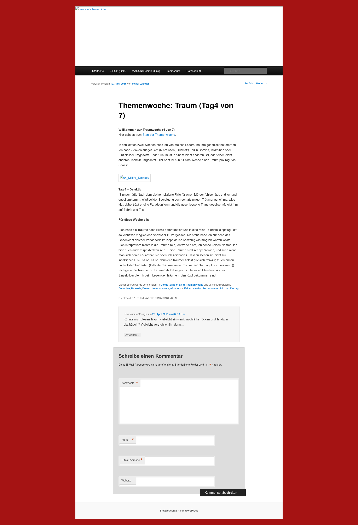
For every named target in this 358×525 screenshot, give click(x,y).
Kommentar (129, 383)
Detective (124, 288)
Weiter (261, 83)
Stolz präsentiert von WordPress (179, 510)
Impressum (173, 71)
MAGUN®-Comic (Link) (146, 71)
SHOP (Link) (118, 71)
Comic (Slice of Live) (173, 284)
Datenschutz (194, 71)
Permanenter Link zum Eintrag (220, 288)
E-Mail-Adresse (132, 460)
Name (127, 439)
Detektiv (136, 288)
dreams (156, 288)
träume (174, 288)
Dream (146, 288)
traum (165, 288)
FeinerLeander (140, 83)
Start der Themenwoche (159, 134)
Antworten (132, 334)
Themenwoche (194, 284)
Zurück (247, 83)
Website (126, 480)
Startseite (98, 71)
